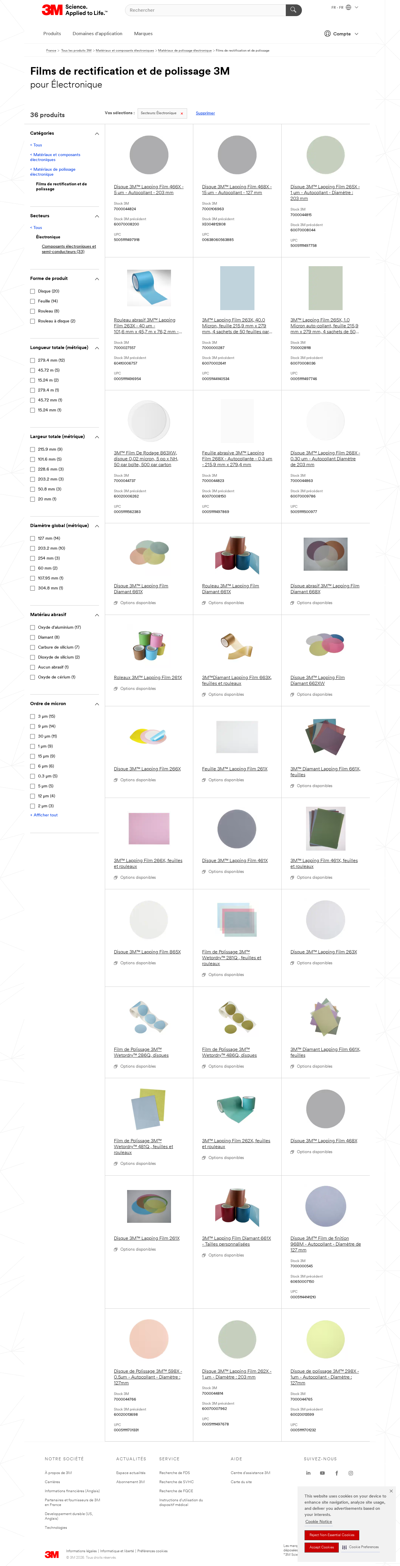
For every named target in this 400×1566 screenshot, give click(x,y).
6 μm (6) (46, 766)
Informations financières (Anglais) (72, 1491)
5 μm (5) (45, 786)
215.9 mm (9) (50, 449)
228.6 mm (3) (51, 469)
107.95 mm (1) (50, 578)
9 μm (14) (46, 726)
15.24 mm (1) (49, 410)
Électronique (159, 113)
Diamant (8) (48, 637)
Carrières (52, 1482)
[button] (360, 1547)
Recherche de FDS (174, 1473)
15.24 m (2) (48, 380)
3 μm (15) (46, 716)
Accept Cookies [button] (322, 1547)
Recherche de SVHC (176, 1482)
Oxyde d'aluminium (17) (59, 627)
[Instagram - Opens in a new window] (350, 1473)
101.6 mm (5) (49, 459)
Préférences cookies (152, 1551)
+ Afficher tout (44, 815)
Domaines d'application (97, 34)
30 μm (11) (47, 736)
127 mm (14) (49, 538)
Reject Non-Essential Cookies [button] (332, 1535)
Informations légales (81, 1551)
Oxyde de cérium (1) (56, 677)
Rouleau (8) (48, 311)
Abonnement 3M (130, 1482)
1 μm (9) (45, 746)
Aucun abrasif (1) (53, 667)
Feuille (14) (48, 301)
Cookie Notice (318, 1522)
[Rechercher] (294, 10)
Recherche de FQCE (176, 1491)
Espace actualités (131, 1473)
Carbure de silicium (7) (58, 647)
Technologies (56, 1528)
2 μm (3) (46, 806)
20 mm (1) (47, 499)
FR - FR (337, 8)
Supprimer (205, 113)
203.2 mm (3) (51, 479)
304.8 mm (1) (50, 588)
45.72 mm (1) (50, 400)
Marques (143, 34)
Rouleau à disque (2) (56, 321)
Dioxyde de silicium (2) (59, 657)
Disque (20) (48, 291)
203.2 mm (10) (51, 548)
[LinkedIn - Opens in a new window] (308, 1473)
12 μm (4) (46, 796)
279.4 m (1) (48, 390)
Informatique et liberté (117, 1551)
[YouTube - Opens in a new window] (322, 1473)
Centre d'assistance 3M (250, 1473)
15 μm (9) (46, 756)
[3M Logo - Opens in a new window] (75, 10)
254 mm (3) (49, 558)
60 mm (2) (47, 568)
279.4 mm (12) (51, 360)
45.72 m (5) (48, 370)
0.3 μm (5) (47, 776)
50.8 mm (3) (49, 489)
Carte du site (241, 1482)
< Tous (36, 145)
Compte (342, 34)
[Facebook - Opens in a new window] (336, 1473)
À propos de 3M (58, 1473)
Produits (52, 34)
